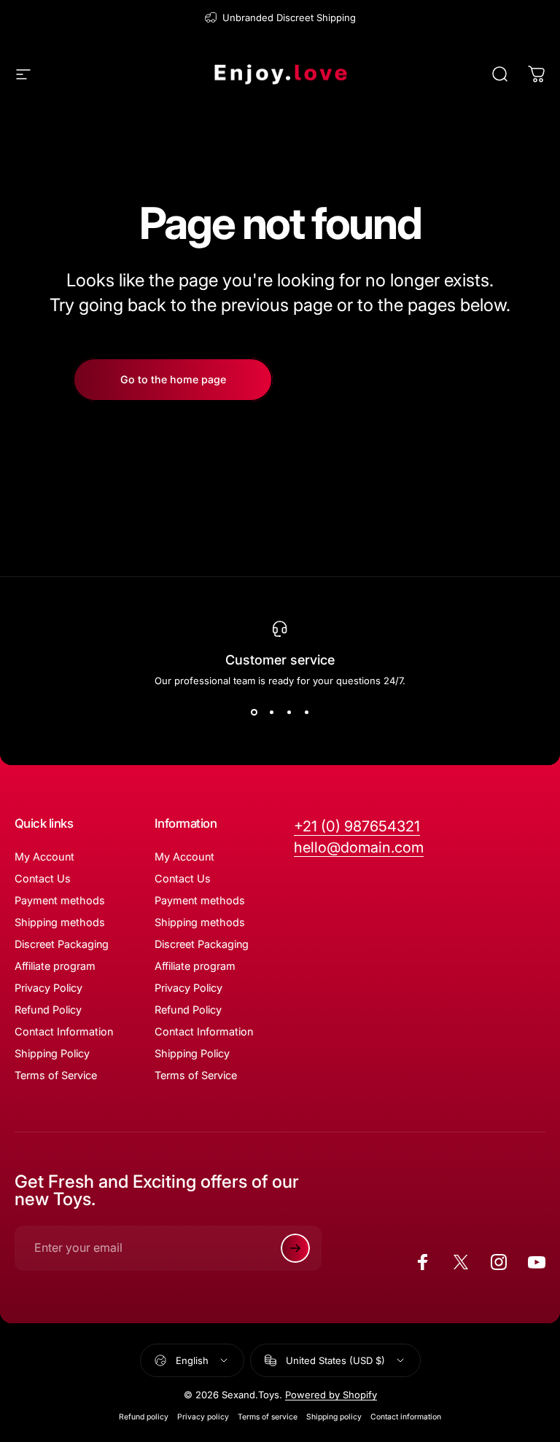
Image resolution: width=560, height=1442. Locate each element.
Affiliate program (55, 966)
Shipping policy (334, 1417)
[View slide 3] (289, 712)
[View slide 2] (271, 712)
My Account (44, 856)
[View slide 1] (253, 712)
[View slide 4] (306, 712)
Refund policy (143, 1417)
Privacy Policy (48, 987)
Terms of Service (56, 1075)
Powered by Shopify (331, 1394)
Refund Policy (48, 1009)
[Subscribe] (295, 1248)
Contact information (405, 1417)
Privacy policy (203, 1417)
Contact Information (64, 1031)
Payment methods (60, 900)
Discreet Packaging (62, 944)
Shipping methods (60, 922)
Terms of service (268, 1417)
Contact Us (43, 878)
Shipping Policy (52, 1053)
